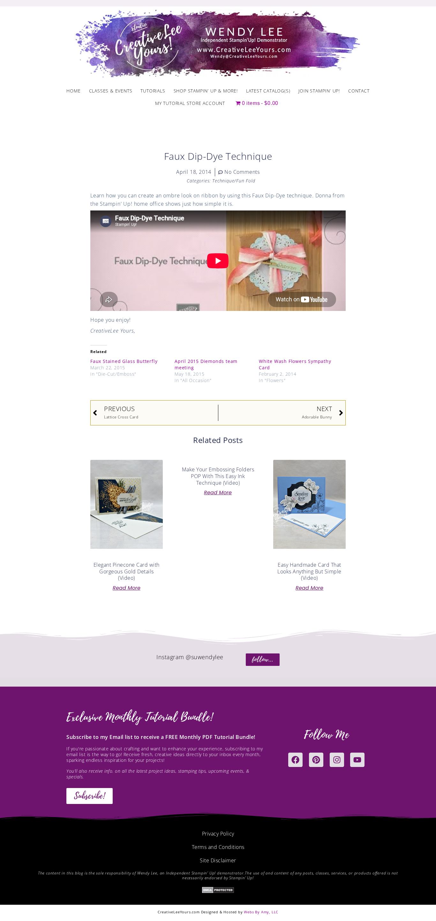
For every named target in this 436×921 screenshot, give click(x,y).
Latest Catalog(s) (268, 91)
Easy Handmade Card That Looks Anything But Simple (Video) (309, 571)
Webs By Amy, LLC (261, 912)
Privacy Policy (218, 833)
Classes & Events (110, 91)
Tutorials (152, 91)
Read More (126, 588)
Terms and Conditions (218, 847)
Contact (359, 91)
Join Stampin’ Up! (319, 91)
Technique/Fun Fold (233, 181)
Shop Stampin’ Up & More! (206, 91)
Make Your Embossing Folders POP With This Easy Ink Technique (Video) (218, 476)
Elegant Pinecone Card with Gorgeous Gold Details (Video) (127, 571)
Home (73, 91)
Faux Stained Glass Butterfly (123, 361)
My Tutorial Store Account (190, 103)
